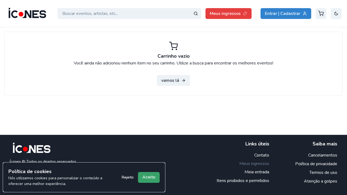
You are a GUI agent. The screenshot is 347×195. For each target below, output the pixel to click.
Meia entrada (257, 172)
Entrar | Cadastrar (282, 14)
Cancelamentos (322, 155)
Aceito (148, 177)
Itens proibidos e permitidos (243, 181)
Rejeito (128, 177)
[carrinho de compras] (321, 13)
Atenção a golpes (320, 181)
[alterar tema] (336, 13)
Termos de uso (323, 173)
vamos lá (170, 80)
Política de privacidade (316, 164)
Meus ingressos (225, 14)
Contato (261, 155)
